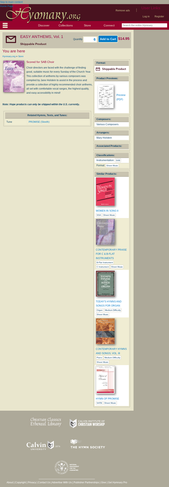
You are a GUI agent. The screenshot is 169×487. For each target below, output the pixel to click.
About (10, 482)
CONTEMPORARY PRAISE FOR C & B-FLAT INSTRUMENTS (111, 254)
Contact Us (44, 482)
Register (159, 16)
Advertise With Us (62, 482)
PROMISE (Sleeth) (39, 121)
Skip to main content (11, 2)
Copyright (20, 482)
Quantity (78, 39)
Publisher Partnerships (86, 482)
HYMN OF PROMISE (107, 398)
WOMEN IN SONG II (107, 210)
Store (87, 25)
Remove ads (123, 10)
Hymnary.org (8, 56)
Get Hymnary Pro (117, 482)
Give (103, 482)
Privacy (32, 482)
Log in (146, 16)
